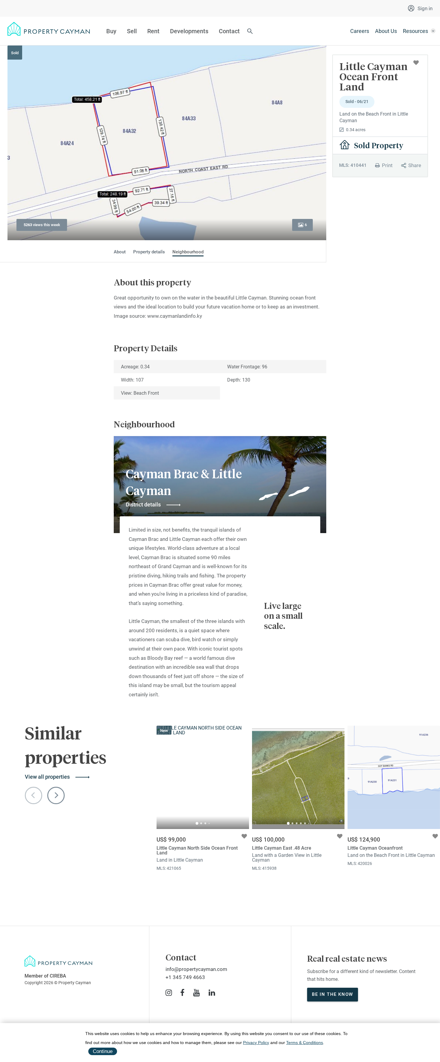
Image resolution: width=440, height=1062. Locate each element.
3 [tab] (205, 823)
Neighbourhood (188, 252)
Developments (189, 31)
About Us (386, 31)
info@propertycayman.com (196, 969)
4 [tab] (209, 823)
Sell (132, 31)
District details (143, 504)
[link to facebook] (182, 992)
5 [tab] (305, 823)
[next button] (56, 795)
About (120, 252)
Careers (359, 31)
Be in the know (332, 994)
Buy (111, 31)
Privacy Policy (256, 1042)
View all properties (47, 777)
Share (414, 165)
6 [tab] (308, 823)
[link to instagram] (169, 992)
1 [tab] (197, 823)
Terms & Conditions (304, 1042)
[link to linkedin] (212, 992)
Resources (415, 31)
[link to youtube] (196, 992)
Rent (153, 31)
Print (387, 165)
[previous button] (33, 795)
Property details (149, 252)
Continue (103, 1051)
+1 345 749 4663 (185, 977)
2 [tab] (201, 823)
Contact (229, 31)
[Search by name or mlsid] (250, 31)
